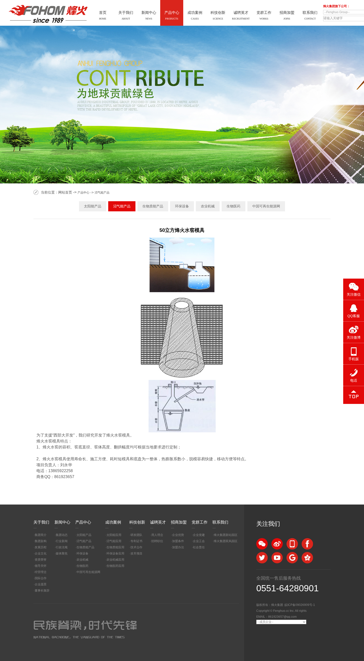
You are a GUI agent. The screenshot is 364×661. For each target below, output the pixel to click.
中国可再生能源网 (266, 206)
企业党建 (199, 535)
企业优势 (178, 535)
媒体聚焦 (62, 553)
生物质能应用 (115, 547)
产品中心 (83, 192)
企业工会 (199, 541)
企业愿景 (41, 584)
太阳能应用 (113, 535)
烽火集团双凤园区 (225, 541)
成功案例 (113, 522)
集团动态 (62, 535)
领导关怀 (41, 566)
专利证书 (136, 541)
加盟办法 (178, 547)
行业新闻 (62, 541)
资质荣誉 (41, 559)
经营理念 (41, 572)
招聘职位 (157, 541)
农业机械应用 (115, 559)
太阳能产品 (92, 206)
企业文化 (41, 553)
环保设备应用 (115, 553)
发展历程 (41, 547)
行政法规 (62, 547)
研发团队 (136, 535)
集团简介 (41, 535)
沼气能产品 (102, 192)
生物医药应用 (115, 566)
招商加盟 (179, 522)
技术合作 (136, 547)
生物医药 (233, 206)
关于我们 (41, 522)
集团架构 (41, 541)
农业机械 (208, 206)
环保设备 (182, 206)
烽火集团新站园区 (225, 535)
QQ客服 (353, 316)
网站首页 (65, 192)
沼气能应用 (113, 541)
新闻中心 (62, 522)
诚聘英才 (158, 522)
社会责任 (199, 547)
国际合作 (41, 578)
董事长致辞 (42, 590)
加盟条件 (178, 541)
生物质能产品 (152, 206)
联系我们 (220, 522)
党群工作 (200, 522)
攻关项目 (136, 553)
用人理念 (157, 535)
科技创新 (137, 522)
